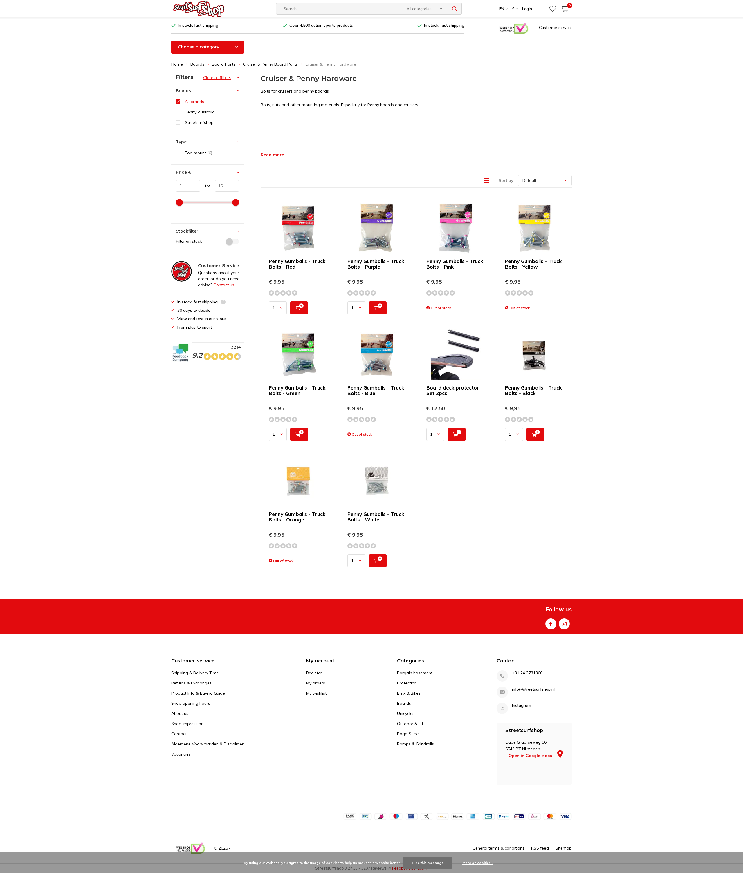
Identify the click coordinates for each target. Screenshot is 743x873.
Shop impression (187, 723)
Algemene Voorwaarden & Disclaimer (207, 744)
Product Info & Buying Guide (198, 693)
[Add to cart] (299, 307)
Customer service (555, 27)
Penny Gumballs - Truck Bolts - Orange (297, 517)
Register (314, 672)
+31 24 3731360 (527, 673)
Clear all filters (217, 77)
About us (179, 713)
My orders (315, 683)
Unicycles (405, 713)
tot (205, 186)
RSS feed (540, 848)
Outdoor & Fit (410, 723)
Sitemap (564, 848)
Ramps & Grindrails (415, 744)
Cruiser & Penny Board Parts (270, 64)
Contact (179, 733)
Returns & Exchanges (191, 683)
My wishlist (316, 693)
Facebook (550, 623)
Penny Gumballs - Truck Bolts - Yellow (533, 264)
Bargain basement (414, 672)
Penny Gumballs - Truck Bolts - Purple (375, 264)
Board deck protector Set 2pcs (452, 390)
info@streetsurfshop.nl (533, 689)
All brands (194, 101)
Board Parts (223, 64)
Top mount (198, 152)
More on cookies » (477, 863)
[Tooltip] (223, 302)
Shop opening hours (190, 703)
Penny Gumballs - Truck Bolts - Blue (375, 390)
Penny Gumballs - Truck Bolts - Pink (454, 264)
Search (455, 9)
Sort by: (507, 180)
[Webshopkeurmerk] (514, 28)
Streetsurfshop (199, 122)
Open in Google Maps (530, 755)
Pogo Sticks (408, 733)
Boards (197, 64)
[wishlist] (552, 8)
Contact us (223, 284)
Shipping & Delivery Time (195, 672)
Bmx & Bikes (409, 693)
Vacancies (181, 754)
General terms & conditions (498, 848)
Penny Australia (200, 112)
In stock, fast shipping (198, 25)
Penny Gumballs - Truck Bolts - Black (533, 390)
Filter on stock (189, 241)
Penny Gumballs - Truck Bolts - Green (297, 390)
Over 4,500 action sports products (321, 25)
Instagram (564, 623)
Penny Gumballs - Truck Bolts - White (375, 517)
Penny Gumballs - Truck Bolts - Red (297, 264)
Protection (407, 683)
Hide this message (427, 863)
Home (177, 64)
